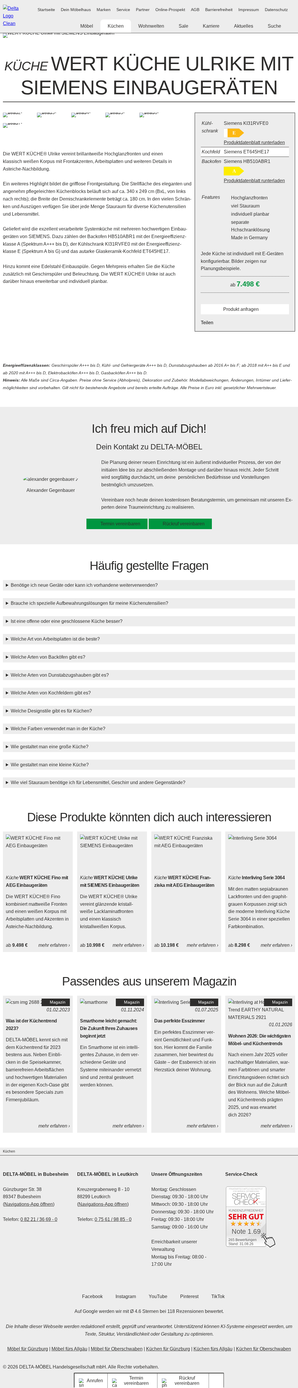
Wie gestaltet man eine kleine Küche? (50, 764)
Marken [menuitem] (104, 9)
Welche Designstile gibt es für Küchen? (51, 710)
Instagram (126, 1296)
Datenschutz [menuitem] (276, 9)
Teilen (207, 322)
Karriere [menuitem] (211, 26)
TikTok (218, 1296)
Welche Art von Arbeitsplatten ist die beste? (55, 639)
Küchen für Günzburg (168, 1348)
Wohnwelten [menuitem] (151, 26)
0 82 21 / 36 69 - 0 (38, 1219)
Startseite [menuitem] (46, 9)
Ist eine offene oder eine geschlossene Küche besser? (67, 621)
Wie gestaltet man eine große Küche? (49, 746)
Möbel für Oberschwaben (117, 1348)
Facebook (92, 1296)
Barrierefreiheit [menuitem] (219, 9)
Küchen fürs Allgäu (213, 1348)
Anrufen (95, 1380)
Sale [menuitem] (183, 26)
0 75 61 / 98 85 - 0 (113, 1219)
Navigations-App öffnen (28, 1204)
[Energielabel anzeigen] (234, 133)
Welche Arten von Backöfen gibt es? (48, 657)
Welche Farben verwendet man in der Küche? (58, 728)
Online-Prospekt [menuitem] (170, 9)
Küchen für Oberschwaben (263, 1348)
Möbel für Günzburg (27, 1348)
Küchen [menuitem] (116, 26)
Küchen (9, 1151)
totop (218, 1380)
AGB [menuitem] (195, 9)
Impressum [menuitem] (248, 9)
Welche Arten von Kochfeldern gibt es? (51, 692)
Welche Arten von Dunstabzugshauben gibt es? (60, 675)
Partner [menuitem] (143, 9)
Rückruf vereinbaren (184, 523)
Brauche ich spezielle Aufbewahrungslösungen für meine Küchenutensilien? (89, 603)
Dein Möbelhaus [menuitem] (76, 9)
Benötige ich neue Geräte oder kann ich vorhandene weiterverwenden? (84, 585)
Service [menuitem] (123, 9)
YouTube (158, 1296)
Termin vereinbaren (120, 523)
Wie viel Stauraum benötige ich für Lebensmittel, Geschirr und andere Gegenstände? (98, 782)
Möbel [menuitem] (86, 26)
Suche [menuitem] (274, 26)
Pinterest (189, 1296)
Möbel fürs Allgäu (69, 1348)
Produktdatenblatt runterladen (254, 142)
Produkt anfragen (241, 309)
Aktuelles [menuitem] (243, 26)
